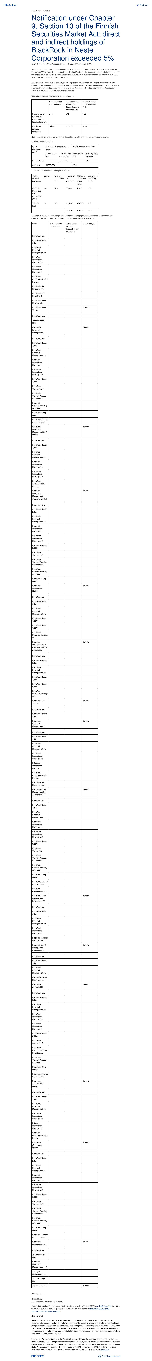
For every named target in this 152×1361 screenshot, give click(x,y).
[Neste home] (10, 5)
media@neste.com (103, 1306)
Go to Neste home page (111, 1356)
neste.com (105, 1350)
